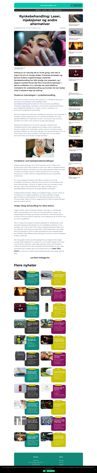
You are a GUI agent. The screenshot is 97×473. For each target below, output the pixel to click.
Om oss (44, 10)
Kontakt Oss (57, 10)
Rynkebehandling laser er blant (25, 104)
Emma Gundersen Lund (33, 28)
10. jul (58, 336)
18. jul (32, 336)
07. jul (31, 368)
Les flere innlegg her (40, 258)
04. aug (58, 288)
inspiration (63, 28)
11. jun (58, 433)
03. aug (32, 304)
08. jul (31, 352)
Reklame (38, 10)
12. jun (32, 433)
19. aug (32, 271)
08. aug (32, 288)
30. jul (58, 320)
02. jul (31, 385)
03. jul (58, 368)
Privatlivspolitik (50, 470)
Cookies (50, 10)
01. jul (58, 385)
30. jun (58, 401)
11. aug (58, 271)
